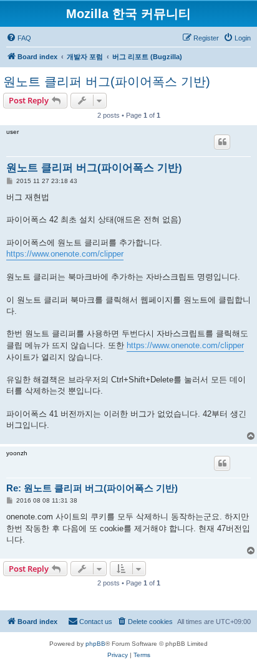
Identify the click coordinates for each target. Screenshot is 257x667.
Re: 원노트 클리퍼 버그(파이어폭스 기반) (92, 488)
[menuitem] (18, 38)
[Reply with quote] (222, 142)
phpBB (95, 643)
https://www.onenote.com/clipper (65, 253)
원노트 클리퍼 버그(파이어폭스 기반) (106, 81)
